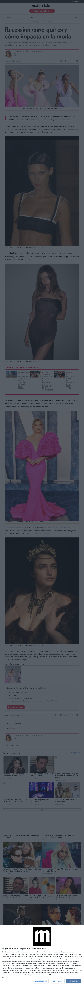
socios (18, 952)
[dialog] (42, 955)
